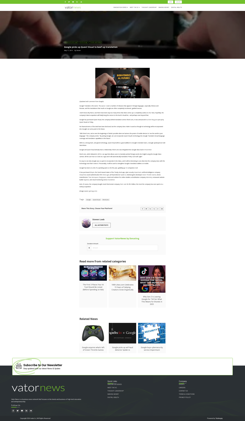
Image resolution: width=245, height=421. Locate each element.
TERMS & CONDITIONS (187, 394)
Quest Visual (96, 200)
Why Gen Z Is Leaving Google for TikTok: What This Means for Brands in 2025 (151, 300)
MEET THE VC (112, 388)
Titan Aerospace (93, 177)
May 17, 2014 (68, 50)
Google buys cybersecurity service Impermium (152, 348)
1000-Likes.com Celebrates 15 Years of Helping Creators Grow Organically (123, 287)
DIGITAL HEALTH (113, 397)
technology (83, 42)
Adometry (149, 177)
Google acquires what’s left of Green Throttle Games (93, 348)
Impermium (137, 172)
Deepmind (82, 175)
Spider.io (123, 175)
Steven (78, 50)
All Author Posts (101, 225)
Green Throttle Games (149, 175)
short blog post (153, 120)
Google (88, 200)
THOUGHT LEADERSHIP (115, 391)
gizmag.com (93, 191)
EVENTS (181, 384)
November (148, 150)
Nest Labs (123, 184)
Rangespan (102, 177)
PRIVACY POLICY (185, 397)
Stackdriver (111, 180)
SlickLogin (106, 175)
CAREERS (182, 388)
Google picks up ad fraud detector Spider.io (122, 348)
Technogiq (219, 418)
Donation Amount (92, 243)
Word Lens (106, 200)
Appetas (86, 180)
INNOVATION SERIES (114, 384)
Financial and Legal (71, 42)
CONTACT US (183, 391)
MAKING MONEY (113, 394)
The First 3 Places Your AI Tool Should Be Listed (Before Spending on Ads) (93, 287)
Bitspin (92, 172)
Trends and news (95, 42)
